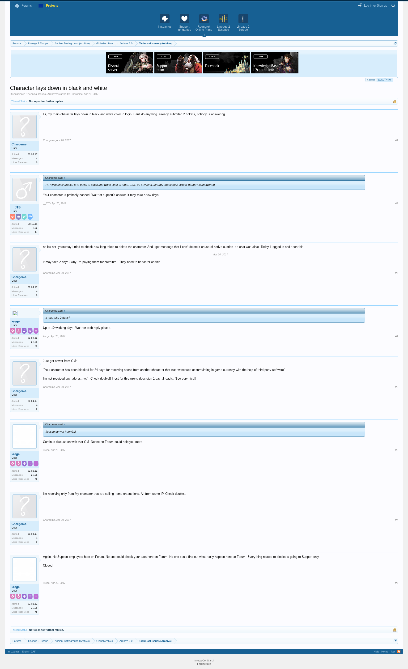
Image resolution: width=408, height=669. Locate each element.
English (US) (29, 651)
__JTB (16, 207)
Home (384, 651)
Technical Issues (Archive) (41, 94)
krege (16, 321)
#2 (396, 203)
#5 (396, 386)
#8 (396, 582)
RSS (398, 651)
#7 (396, 519)
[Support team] (178, 72)
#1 (396, 140)
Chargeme (77, 94)
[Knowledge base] (274, 72)
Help (376, 651)
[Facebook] (226, 72)
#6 (396, 450)
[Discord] (129, 72)
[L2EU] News (384, 80)
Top (393, 651)
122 (35, 228)
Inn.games (14, 651)
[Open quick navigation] (395, 43)
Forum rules (204, 663)
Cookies (371, 80)
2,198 (34, 342)
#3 (396, 272)
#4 (396, 336)
